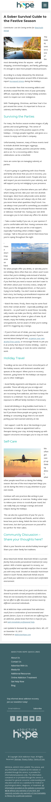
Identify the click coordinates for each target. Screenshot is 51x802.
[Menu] (45, 5)
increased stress (17, 81)
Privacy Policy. (27, 759)
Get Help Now (17, 681)
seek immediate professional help (20, 622)
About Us (15, 657)
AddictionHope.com (23, 634)
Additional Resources (21, 673)
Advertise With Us (19, 665)
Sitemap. (17, 759)
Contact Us (16, 661)
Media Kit (15, 669)
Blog (13, 685)
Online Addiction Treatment (24, 677)
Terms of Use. (39, 759)
